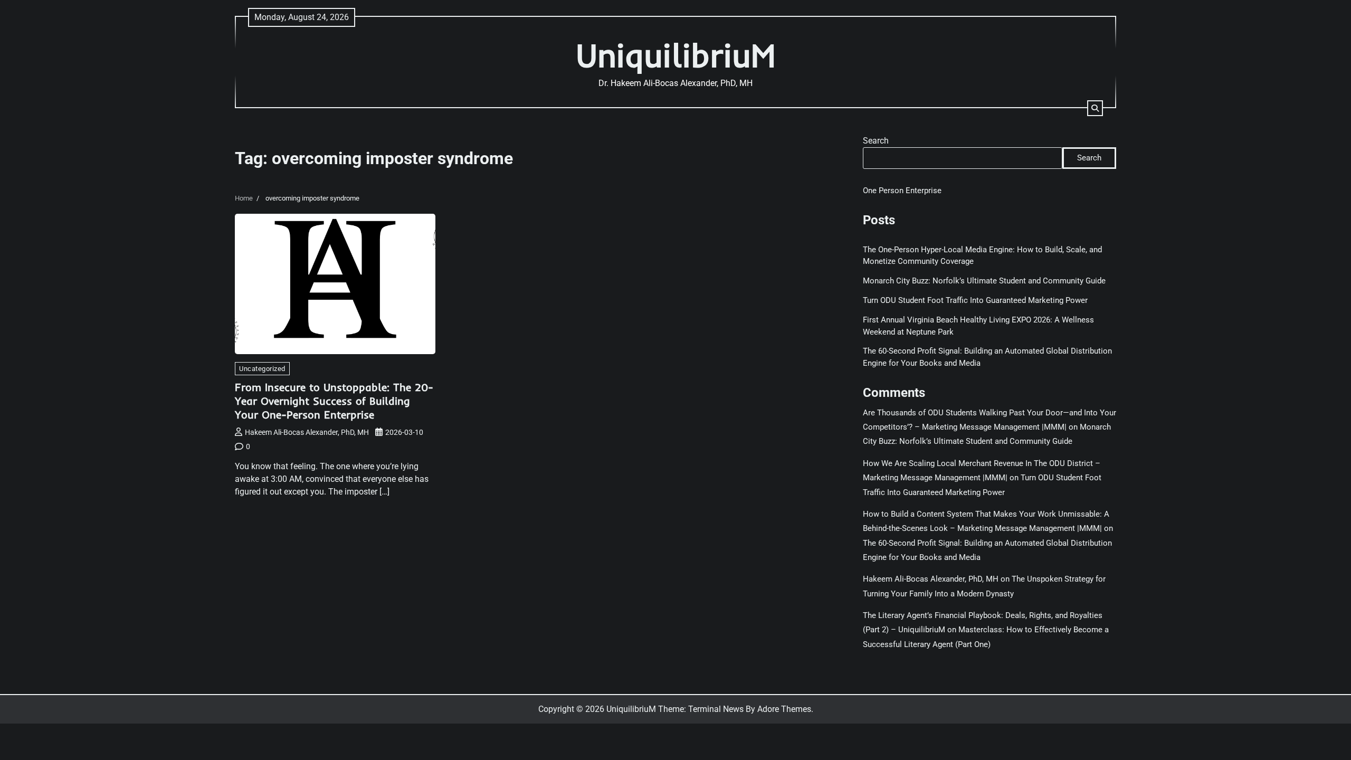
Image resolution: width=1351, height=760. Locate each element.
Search (876, 141)
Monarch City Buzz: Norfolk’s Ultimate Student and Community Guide (984, 281)
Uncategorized (262, 369)
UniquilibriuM (676, 55)
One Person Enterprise (902, 190)
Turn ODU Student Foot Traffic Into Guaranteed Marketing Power (975, 300)
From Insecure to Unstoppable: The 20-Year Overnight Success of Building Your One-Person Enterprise (334, 401)
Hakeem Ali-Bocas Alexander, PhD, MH (307, 432)
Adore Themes (784, 709)
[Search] (1095, 108)
